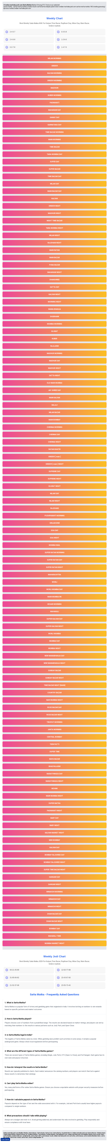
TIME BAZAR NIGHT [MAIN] (54, 685)
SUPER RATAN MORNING (54, 552)
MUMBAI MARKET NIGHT (54, 943)
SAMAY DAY (54, 117)
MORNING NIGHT (54, 302)
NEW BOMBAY (54, 840)
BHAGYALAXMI (54, 766)
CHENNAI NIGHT (54, 442)
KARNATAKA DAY (54, 125)
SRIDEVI (54, 66)
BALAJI (54, 405)
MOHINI (54, 788)
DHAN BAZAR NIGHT (54, 921)
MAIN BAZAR (54, 258)
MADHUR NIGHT (54, 368)
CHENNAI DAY (54, 435)
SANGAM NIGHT (54, 884)
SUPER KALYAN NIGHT (54, 626)
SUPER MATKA (54, 803)
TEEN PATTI (54, 744)
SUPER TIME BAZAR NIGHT (54, 870)
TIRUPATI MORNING (54, 722)
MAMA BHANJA (54, 309)
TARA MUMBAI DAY (54, 154)
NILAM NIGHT (54, 501)
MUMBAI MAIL (54, 545)
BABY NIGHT (55, 825)
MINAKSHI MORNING (54, 892)
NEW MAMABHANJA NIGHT (54, 663)
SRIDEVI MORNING (54, 81)
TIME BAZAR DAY (54, 176)
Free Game (5, 1139)
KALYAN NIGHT (54, 294)
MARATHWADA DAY (54, 774)
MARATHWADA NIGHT (54, 781)
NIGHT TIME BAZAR (54, 221)
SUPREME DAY (54, 471)
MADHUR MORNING (54, 353)
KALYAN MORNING (54, 73)
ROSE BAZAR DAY (54, 707)
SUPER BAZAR (54, 169)
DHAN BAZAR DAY (54, 914)
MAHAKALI (54, 611)
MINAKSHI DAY (54, 899)
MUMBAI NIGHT (54, 648)
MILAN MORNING (54, 58)
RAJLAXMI (54, 346)
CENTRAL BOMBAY (54, 737)
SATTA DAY (54, 287)
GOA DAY (54, 530)
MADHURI (54, 88)
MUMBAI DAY (54, 641)
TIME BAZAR (54, 147)
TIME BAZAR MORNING (54, 132)
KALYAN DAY (54, 847)
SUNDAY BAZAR (54, 670)
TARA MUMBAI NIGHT (54, 228)
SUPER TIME (54, 752)
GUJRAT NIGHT (54, 486)
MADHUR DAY (54, 361)
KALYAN (54, 199)
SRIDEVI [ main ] (54, 457)
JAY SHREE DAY (54, 390)
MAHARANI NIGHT (54, 272)
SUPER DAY (54, 162)
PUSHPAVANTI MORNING (55, 516)
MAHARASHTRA (54, 575)
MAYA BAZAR (54, 759)
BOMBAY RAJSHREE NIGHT (54, 862)
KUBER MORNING (54, 95)
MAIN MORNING (54, 140)
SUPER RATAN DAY (54, 560)
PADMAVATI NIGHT (54, 811)
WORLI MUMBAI (54, 634)
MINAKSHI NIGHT (54, 906)
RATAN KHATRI (54, 449)
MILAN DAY (54, 184)
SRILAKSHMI (54, 523)
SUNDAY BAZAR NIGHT (54, 678)
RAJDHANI (54, 508)
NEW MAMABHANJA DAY (54, 656)
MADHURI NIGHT (54, 213)
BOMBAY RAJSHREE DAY (54, 855)
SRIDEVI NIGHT (54, 206)
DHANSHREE (54, 280)
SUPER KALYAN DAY (54, 619)
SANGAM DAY (54, 877)
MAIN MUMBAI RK (54, 597)
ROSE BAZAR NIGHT (55, 715)
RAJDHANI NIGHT (54, 243)
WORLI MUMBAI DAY (54, 589)
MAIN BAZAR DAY (54, 191)
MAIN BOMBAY (54, 420)
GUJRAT (54, 331)
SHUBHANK (54, 317)
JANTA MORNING (54, 729)
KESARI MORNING (54, 604)
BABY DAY (54, 818)
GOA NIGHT (54, 538)
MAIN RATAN (54, 250)
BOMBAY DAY (54, 929)
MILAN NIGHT (54, 235)
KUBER (54, 339)
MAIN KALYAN (54, 398)
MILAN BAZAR (54, 412)
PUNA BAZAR (54, 265)
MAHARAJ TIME (54, 936)
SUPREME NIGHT (54, 479)
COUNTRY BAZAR (54, 693)
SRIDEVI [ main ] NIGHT (55, 464)
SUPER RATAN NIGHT (54, 567)
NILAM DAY (54, 493)
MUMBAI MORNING (54, 324)
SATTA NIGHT (54, 376)
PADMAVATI (54, 103)
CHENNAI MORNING (54, 427)
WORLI (54, 582)
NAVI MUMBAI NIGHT (54, 700)
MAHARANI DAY (54, 110)
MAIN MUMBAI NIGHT (54, 796)
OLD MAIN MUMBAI (54, 383)
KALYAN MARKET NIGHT (54, 833)
